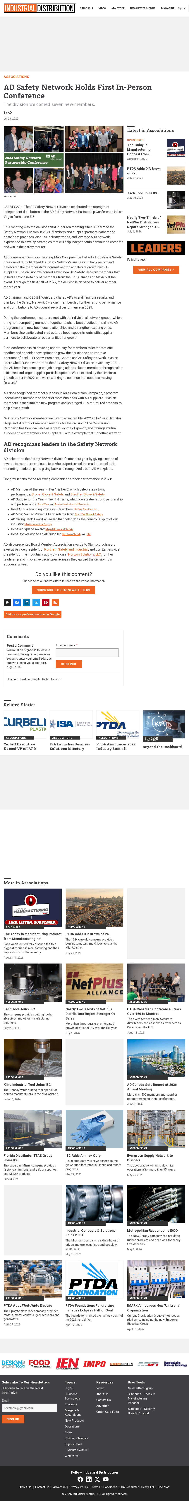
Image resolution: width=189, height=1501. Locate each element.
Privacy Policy (79, 1487)
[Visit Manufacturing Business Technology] (175, 1364)
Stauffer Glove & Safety (88, 494)
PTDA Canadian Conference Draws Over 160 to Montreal (154, 1011)
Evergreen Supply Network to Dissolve (150, 1158)
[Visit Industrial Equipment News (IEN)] (67, 1364)
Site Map (163, 1487)
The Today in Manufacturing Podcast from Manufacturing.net (142, 150)
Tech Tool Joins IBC (142, 193)
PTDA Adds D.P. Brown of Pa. (144, 171)
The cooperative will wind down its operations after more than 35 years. (151, 1167)
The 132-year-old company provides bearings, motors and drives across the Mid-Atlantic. (92, 944)
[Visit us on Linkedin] (89, 1479)
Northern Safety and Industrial (66, 549)
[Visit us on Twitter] (97, 1479)
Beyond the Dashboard (162, 747)
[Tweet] (36, 602)
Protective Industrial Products (72, 504)
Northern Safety (71, 534)
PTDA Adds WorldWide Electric (28, 1305)
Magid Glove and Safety (59, 529)
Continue (69, 664)
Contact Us (42, 1487)
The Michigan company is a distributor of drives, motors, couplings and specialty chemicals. (93, 1244)
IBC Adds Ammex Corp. (84, 1155)
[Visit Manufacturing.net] (148, 1364)
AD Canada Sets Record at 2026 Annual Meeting (152, 1087)
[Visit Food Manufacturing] (40, 1364)
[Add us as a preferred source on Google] (55, 602)
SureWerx (43, 504)
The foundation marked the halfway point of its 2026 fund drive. (94, 1317)
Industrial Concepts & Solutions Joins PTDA (91, 1233)
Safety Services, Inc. (86, 509)
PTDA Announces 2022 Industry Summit (116, 746)
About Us (25, 1487)
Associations (16, 77)
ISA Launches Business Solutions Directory (70, 746)
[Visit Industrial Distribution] (121, 1364)
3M (88, 534)
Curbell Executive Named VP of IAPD (20, 746)
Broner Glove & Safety (48, 494)
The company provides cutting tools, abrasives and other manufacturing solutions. (28, 1018)
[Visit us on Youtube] (106, 1479)
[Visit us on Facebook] (80, 1479)
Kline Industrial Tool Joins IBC (27, 1085)
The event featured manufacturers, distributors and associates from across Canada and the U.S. (154, 1023)
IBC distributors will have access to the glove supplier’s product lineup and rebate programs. (93, 1165)
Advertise (59, 1487)
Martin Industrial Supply (38, 524)
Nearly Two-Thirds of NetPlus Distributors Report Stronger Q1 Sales (144, 222)
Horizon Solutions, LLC (84, 554)
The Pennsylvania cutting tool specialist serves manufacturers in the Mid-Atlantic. (31, 1092)
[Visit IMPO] (94, 1364)
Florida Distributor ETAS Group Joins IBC (28, 1158)
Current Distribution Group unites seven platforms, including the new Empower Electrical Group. (153, 1320)
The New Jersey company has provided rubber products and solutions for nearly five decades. (154, 1240)
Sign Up (13, 1419)
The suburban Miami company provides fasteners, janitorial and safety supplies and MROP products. (30, 1170)
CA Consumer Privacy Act (137, 1487)
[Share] (17, 602)
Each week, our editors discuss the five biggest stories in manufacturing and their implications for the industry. (31, 948)
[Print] (7, 602)
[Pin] (45, 602)
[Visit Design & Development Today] (13, 1364)
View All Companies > (156, 270)
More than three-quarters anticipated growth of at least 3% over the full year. (91, 1025)
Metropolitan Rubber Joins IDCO (152, 1230)
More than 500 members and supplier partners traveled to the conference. (152, 1096)
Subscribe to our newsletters (63, 590)
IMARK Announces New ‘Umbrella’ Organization (153, 1308)
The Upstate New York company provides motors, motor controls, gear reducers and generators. (31, 1315)
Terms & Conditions (104, 1487)
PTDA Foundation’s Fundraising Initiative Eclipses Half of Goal (90, 1308)
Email (5, 1400)
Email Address (67, 645)
